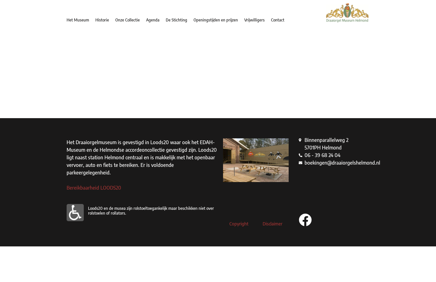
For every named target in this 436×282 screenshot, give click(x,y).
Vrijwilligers (254, 19)
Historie (102, 19)
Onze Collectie (127, 19)
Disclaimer (272, 223)
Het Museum (78, 19)
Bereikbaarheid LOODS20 (94, 187)
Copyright (239, 223)
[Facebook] (305, 219)
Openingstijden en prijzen (216, 19)
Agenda (152, 19)
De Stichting (176, 19)
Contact (277, 19)
